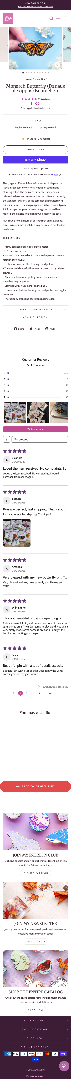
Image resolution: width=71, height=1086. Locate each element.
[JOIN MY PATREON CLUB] (35, 831)
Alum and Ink (34, 1020)
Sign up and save (34, 1047)
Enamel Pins (39, 79)
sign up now (35, 941)
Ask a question (35, 317)
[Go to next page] (57, 693)
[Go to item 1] (15, 412)
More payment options (35, 168)
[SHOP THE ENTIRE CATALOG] (35, 968)
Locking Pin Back (47, 127)
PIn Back (35, 121)
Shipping (25, 108)
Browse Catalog (34, 1029)
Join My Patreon (35, 873)
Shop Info (35, 1038)
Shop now (35, 1010)
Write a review (35, 429)
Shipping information (35, 309)
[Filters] (6, 439)
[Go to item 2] (38, 412)
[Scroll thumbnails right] (64, 412)
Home (28, 79)
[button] (29, 99)
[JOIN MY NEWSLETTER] (35, 900)
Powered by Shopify (35, 1076)
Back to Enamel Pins (38, 786)
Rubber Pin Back (23, 127)
